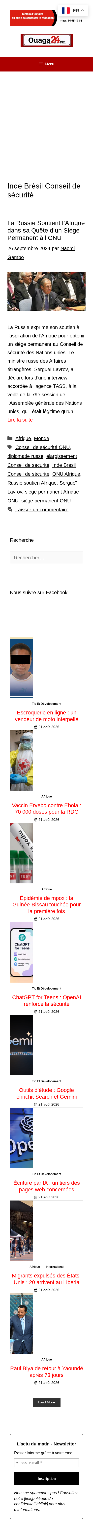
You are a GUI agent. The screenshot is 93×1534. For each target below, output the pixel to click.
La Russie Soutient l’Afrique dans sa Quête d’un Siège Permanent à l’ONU (46, 230)
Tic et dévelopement (46, 704)
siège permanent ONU (46, 500)
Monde (41, 438)
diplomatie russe (25, 456)
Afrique (23, 438)
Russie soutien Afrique (32, 483)
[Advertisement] (46, 120)
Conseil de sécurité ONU (42, 447)
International (54, 1267)
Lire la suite (20, 420)
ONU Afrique (66, 474)
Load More (46, 1402)
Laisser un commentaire (41, 509)
